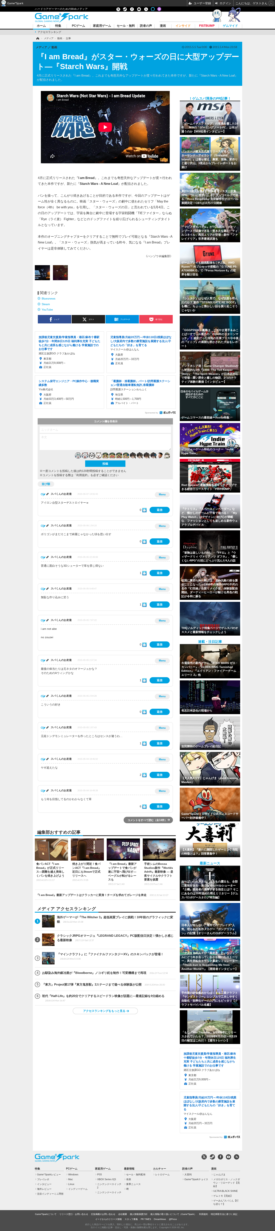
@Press (173, 1219)
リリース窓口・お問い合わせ (73, 1214)
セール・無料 (126, 25)
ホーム (41, 25)
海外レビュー (44, 1189)
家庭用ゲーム (102, 25)
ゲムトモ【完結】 (223, 1195)
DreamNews (160, 1219)
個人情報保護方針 (139, 1214)
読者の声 (146, 25)
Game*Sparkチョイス (196, 1179)
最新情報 (129, 1168)
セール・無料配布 (136, 1174)
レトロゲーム (162, 1174)
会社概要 (122, 1214)
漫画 (163, 25)
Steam (46, 304)
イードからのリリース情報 (108, 1219)
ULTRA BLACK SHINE (225, 1191)
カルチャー (159, 1168)
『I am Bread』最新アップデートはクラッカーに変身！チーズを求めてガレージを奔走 (102, 895)
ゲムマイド (230, 25)
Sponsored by (151, 413)
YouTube (47, 309)
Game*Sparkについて (46, 1214)
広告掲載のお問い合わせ (103, 1214)
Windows (73, 1174)
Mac (70, 1179)
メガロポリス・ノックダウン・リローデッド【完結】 (226, 1183)
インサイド (183, 25)
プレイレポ (43, 1179)
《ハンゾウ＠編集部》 (159, 256)
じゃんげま (219, 1174)
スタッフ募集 (131, 1219)
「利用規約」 (81, 475)
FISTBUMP (207, 25)
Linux (71, 1184)
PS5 (99, 1174)
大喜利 (188, 1174)
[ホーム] (37, 38)
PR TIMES (146, 1219)
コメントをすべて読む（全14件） (147, 820)
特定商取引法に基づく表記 (224, 1214)
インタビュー (44, 1184)
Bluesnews (48, 298)
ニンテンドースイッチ (109, 1192)
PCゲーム (78, 25)
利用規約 (203, 1214)
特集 (58, 25)
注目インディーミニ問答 (50, 1193)
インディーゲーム (78, 1189)
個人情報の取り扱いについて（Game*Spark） (173, 1214)
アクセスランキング (49, 32)
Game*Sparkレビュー (49, 1174)
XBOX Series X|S (106, 1179)
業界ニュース (133, 1184)
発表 (128, 1179)
